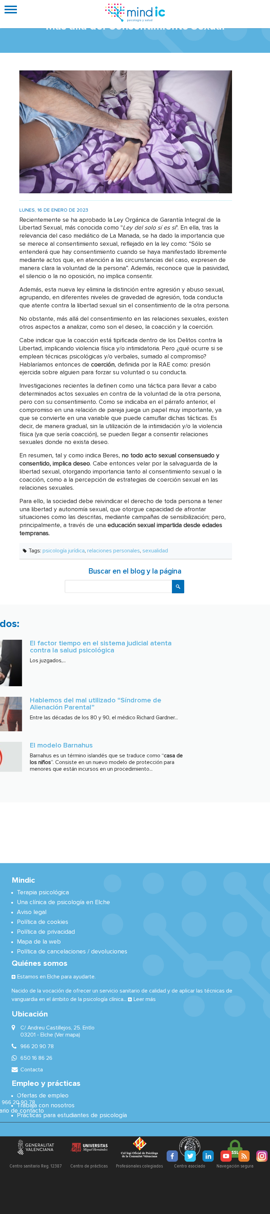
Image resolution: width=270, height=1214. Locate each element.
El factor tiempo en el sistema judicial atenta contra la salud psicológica (101, 647)
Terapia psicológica (43, 893)
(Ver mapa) (67, 1035)
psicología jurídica (64, 550)
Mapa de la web (39, 942)
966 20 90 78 (18, 1102)
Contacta (31, 1070)
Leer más (145, 999)
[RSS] (244, 1156)
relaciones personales (113, 550)
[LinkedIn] (208, 1156)
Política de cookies (42, 922)
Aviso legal (31, 912)
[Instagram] (262, 1156)
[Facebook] (172, 1156)
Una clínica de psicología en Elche (63, 903)
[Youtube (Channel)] (226, 1156)
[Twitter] (190, 1156)
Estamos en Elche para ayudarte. (56, 977)
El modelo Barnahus (61, 745)
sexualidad (155, 550)
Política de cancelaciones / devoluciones (72, 952)
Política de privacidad (46, 932)
